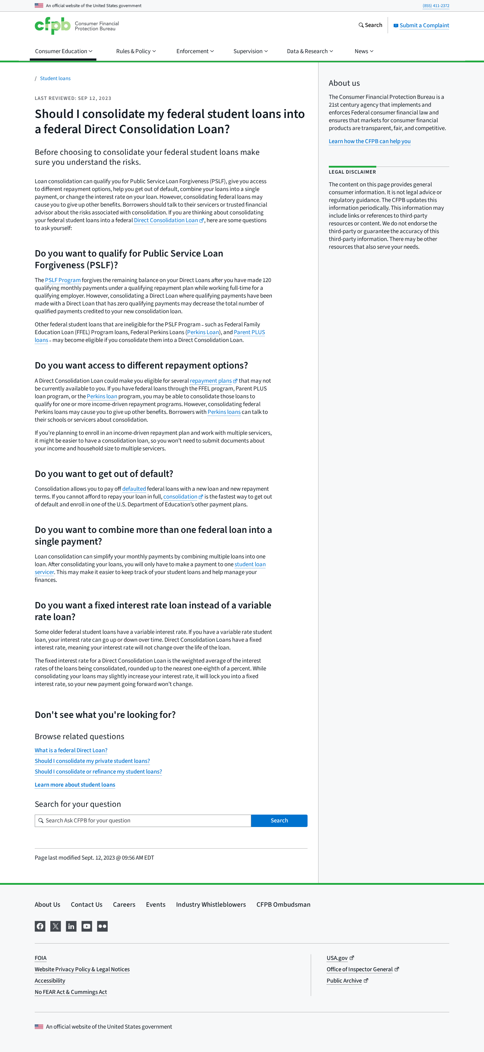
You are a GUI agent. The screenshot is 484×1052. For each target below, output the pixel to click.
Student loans (55, 78)
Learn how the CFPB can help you (370, 141)
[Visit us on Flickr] (102, 926)
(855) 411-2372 (436, 5)
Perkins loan (102, 396)
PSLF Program (63, 280)
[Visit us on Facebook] (40, 926)
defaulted (134, 489)
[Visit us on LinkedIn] (71, 926)
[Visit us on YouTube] (86, 926)
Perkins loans (224, 412)
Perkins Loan (203, 332)
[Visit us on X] (55, 926)
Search (279, 820)
